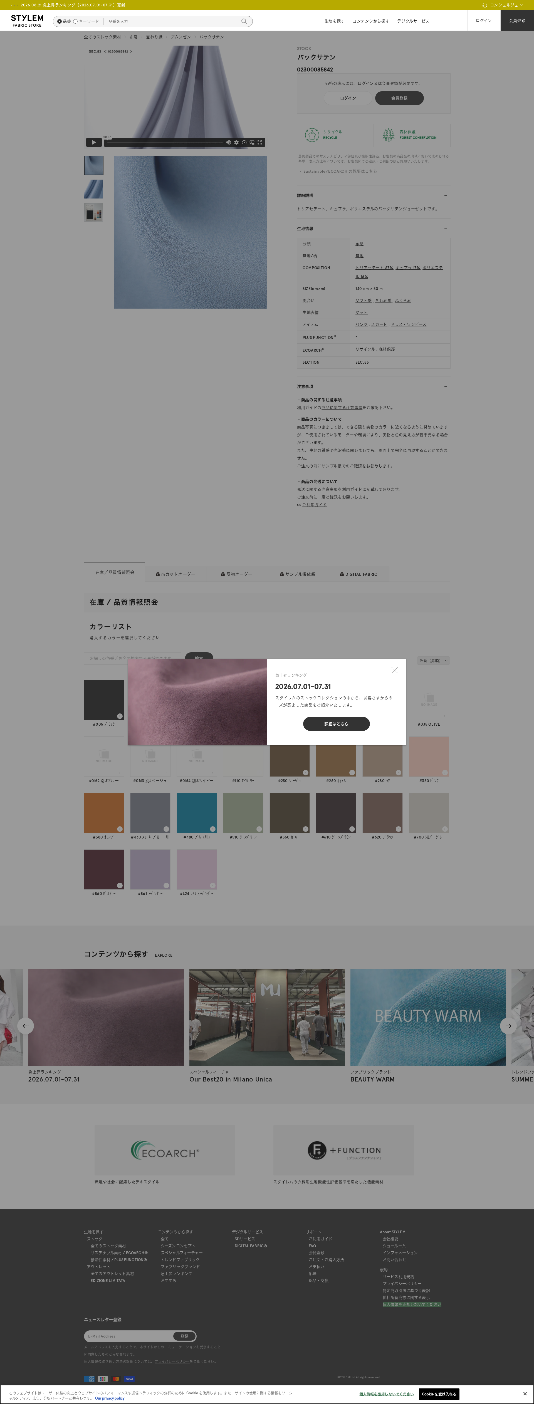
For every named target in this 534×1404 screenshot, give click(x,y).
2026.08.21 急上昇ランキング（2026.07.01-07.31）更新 (73, 5)
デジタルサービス (413, 21)
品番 (67, 21)
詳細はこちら (336, 723)
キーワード (89, 21)
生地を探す (335, 21)
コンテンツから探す (371, 21)
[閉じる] (395, 670)
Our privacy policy (109, 1398)
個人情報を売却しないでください (386, 1394)
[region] (267, 1394)
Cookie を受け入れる (439, 1394)
